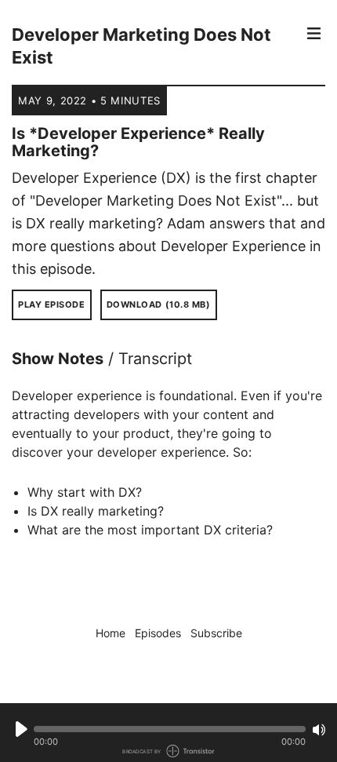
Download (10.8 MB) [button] (159, 304)
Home (110, 633)
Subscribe (216, 633)
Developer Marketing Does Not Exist (141, 45)
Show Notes (57, 358)
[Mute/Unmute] (319, 730)
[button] (170, 729)
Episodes (158, 633)
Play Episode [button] (51, 304)
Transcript (155, 358)
